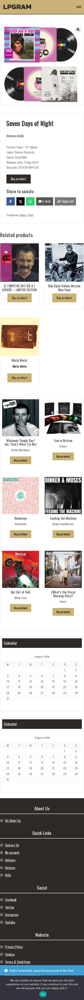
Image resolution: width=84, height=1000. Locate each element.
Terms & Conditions (18, 961)
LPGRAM (17, 7)
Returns (10, 867)
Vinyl (30, 215)
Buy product (18, 178)
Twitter (10, 907)
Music (23, 215)
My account (12, 852)
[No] (79, 988)
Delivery (10, 860)
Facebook (11, 899)
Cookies (10, 954)
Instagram (12, 914)
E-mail (46, 201)
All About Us (13, 820)
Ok (43, 994)
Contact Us (12, 845)
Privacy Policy (14, 946)
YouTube (10, 922)
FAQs (8, 875)
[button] (78, 29)
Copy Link (67, 201)
